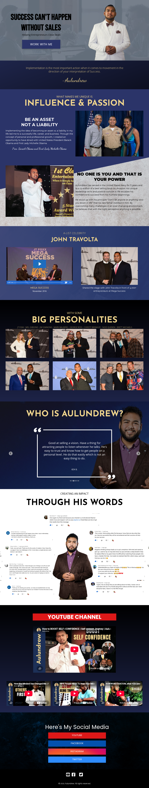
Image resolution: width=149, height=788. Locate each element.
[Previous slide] (11, 453)
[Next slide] (138, 453)
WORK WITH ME (41, 44)
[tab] (70, 480)
